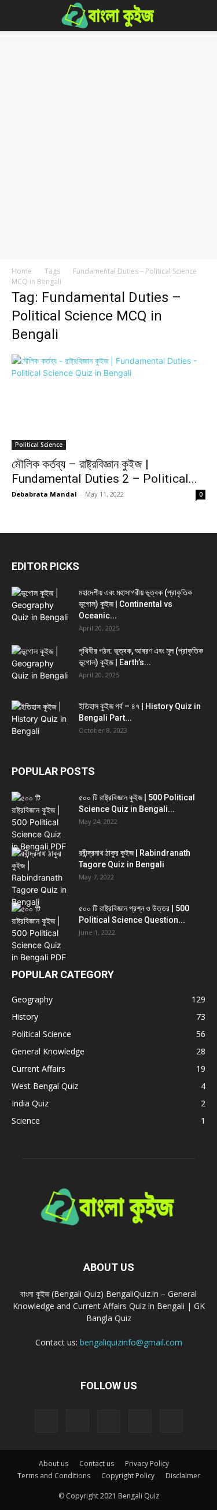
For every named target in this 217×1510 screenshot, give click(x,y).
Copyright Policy (128, 1476)
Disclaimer (182, 1476)
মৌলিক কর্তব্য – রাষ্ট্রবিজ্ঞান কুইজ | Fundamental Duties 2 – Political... (104, 471)
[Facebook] (46, 1421)
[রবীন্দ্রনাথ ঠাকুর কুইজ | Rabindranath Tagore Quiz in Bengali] (40, 877)
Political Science (38, 445)
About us (53, 1463)
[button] (19, 15)
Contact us (96, 1463)
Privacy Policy (147, 1463)
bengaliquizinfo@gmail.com (131, 1342)
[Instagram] (77, 1420)
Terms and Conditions (53, 1476)
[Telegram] (108, 1421)
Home (22, 271)
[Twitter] (140, 1421)
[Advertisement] (108, 145)
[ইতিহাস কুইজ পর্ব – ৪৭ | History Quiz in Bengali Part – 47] (40, 720)
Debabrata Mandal (44, 494)
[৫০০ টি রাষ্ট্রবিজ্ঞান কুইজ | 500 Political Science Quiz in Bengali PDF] (40, 822)
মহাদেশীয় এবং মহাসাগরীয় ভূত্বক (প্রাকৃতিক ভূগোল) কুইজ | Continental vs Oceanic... (135, 604)
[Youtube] (171, 1421)
